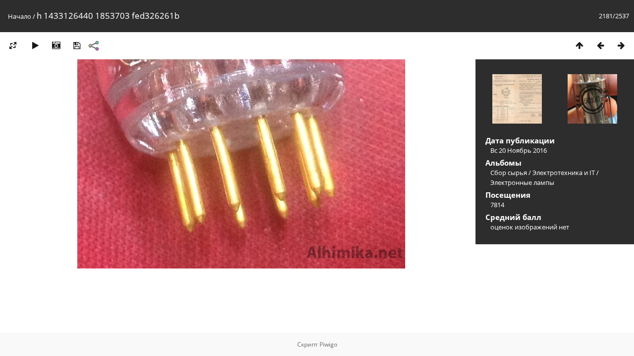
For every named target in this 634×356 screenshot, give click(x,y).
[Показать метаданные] (56, 45)
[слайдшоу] (35, 45)
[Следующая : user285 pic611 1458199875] (621, 45)
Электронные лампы (522, 182)
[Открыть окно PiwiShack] (93, 46)
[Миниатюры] (579, 45)
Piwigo (328, 344)
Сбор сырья (508, 172)
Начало (19, 16)
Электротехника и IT (563, 172)
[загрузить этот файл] (76, 45)
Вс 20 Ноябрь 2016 (518, 150)
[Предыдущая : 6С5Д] (600, 45)
